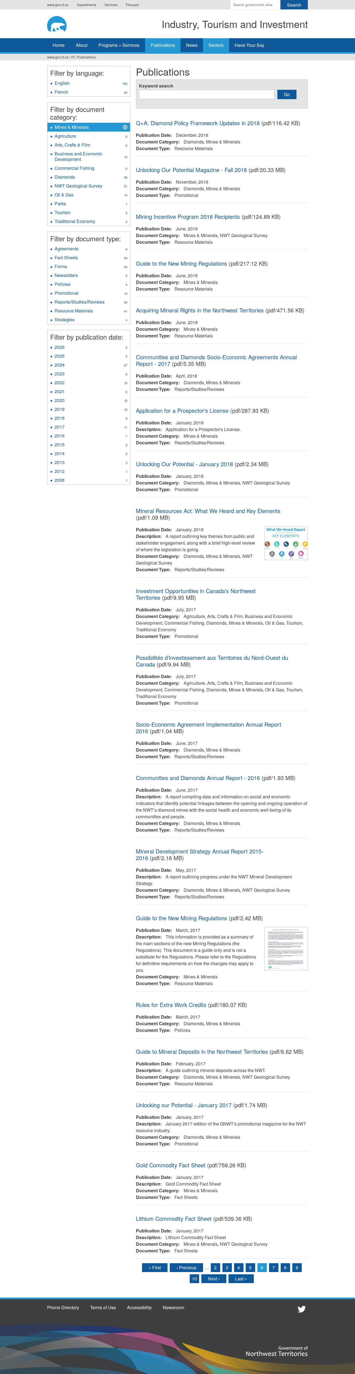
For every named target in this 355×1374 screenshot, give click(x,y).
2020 (91, 401)
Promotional (91, 294)
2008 (91, 481)
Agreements (91, 249)
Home (59, 45)
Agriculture (91, 136)
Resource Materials (91, 311)
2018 (91, 418)
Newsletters (91, 276)
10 (194, 1278)
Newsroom (173, 1307)
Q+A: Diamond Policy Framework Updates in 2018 (198, 123)
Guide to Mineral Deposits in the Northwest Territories (203, 1051)
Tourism (91, 213)
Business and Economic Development (91, 157)
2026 (91, 348)
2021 (91, 392)
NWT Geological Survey (91, 186)
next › (214, 1278)
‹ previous (186, 1267)
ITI (73, 57)
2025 (91, 356)
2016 (91, 436)
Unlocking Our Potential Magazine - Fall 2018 (192, 170)
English (91, 84)
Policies (91, 285)
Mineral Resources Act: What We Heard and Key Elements (208, 511)
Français (132, 4)
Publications (163, 45)
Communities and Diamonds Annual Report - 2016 (198, 778)
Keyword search (156, 86)
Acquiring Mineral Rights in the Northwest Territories (200, 310)
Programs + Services (119, 45)
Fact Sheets (91, 258)
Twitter (301, 1309)
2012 (91, 472)
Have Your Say (249, 45)
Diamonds (91, 177)
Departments (86, 4)
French (91, 92)
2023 (91, 374)
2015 (91, 445)
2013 (91, 463)
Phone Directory (63, 1307)
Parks (91, 204)
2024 (91, 365)
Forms (91, 267)
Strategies (91, 320)
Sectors (216, 45)
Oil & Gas (91, 195)
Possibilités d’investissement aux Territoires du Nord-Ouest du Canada (212, 660)
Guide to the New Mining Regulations (182, 263)
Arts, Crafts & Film (91, 145)
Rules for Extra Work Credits (171, 1005)
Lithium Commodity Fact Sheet (174, 1218)
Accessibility (139, 1307)
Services (111, 4)
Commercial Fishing (91, 169)
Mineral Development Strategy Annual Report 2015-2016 (199, 854)
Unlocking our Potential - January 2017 (184, 1105)
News (191, 45)
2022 (91, 383)
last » (241, 1278)
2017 (91, 427)
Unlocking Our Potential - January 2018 (184, 464)
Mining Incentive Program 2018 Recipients (188, 216)
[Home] (62, 23)
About (81, 45)
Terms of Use (103, 1307)
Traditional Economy (91, 222)
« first (155, 1267)
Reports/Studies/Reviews (92, 302)
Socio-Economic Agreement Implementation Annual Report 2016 (208, 727)
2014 (91, 454)
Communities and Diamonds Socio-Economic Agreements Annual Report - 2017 (216, 360)
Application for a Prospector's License (182, 410)
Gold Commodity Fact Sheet (171, 1165)
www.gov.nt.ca (58, 4)
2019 (91, 410)
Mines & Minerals (72, 128)
